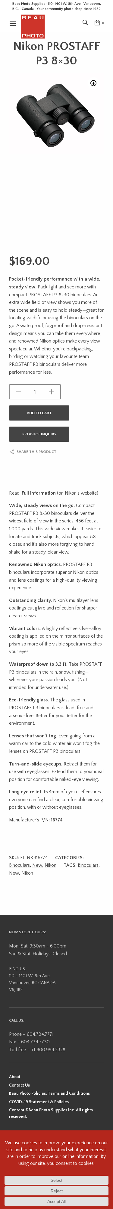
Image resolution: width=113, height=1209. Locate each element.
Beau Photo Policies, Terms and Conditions (49, 1093)
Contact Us (19, 1085)
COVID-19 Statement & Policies (39, 1102)
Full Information (39, 493)
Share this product (36, 452)
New (37, 865)
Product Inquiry (39, 434)
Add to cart (39, 413)
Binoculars (19, 865)
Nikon (50, 865)
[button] (93, 83)
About (14, 1076)
